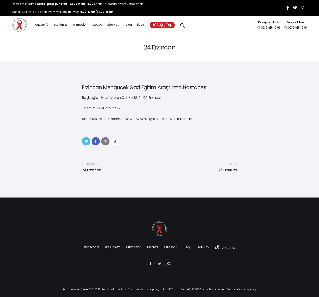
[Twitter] (295, 8)
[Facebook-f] (287, 8)
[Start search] (182, 26)
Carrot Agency (149, 289)
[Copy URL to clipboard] (115, 141)
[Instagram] (302, 8)
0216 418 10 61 (270, 27)
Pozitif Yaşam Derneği (77, 289)
